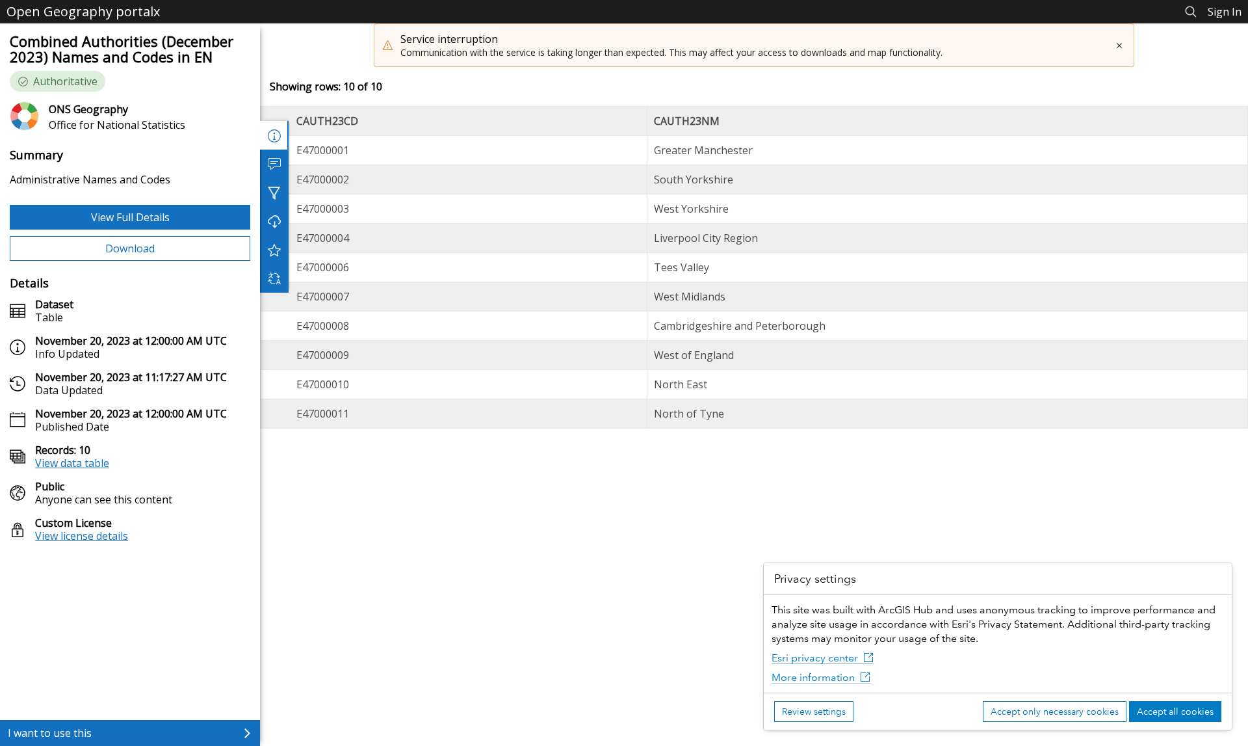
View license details (81, 536)
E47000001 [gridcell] (322, 150)
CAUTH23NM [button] (687, 121)
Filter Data (274, 192)
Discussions (274, 164)
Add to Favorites (274, 249)
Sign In (1225, 12)
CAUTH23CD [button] (327, 121)
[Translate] (274, 278)
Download (130, 248)
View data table (72, 463)
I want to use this (50, 733)
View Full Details (130, 217)
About (274, 135)
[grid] (754, 267)
